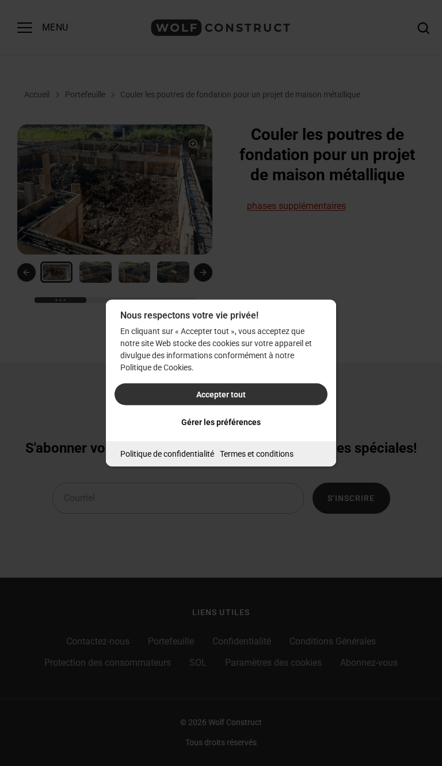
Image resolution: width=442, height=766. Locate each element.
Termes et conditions (257, 453)
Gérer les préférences (221, 422)
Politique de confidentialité (167, 453)
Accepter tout (221, 394)
